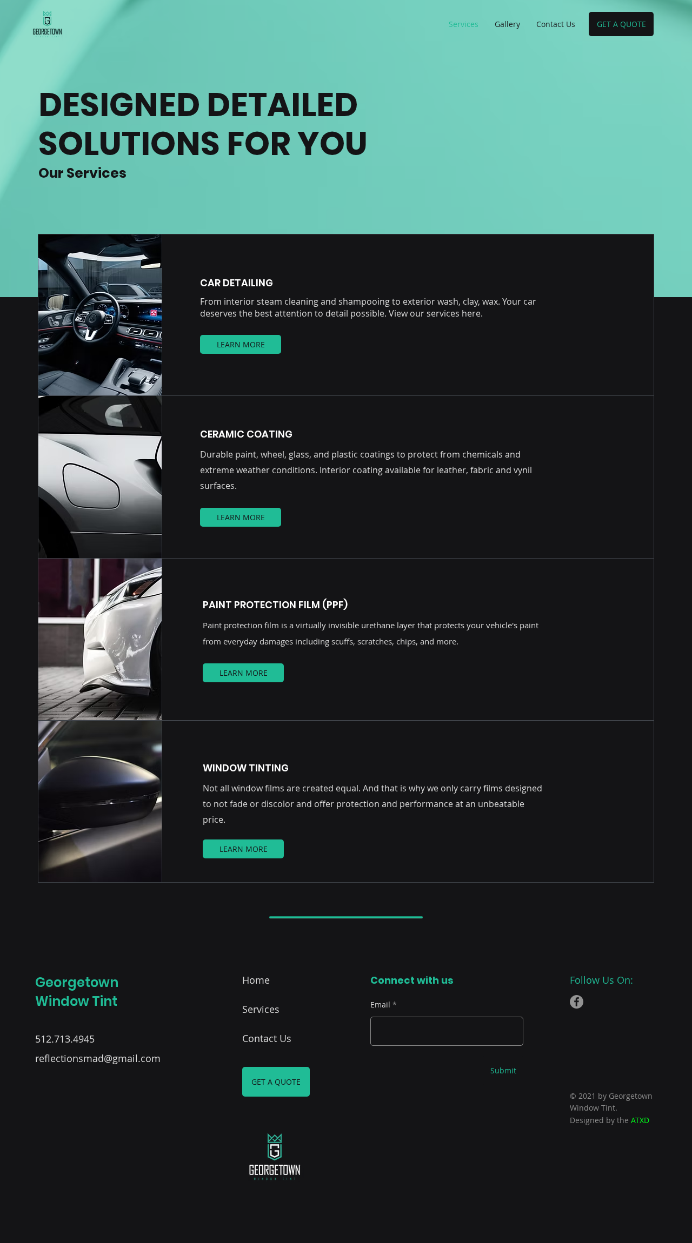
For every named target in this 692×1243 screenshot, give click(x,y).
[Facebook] (576, 1002)
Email (380, 1005)
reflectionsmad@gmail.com (98, 1058)
